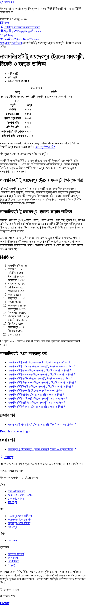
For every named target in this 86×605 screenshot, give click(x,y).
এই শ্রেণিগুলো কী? (45, 147)
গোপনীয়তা (13, 561)
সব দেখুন (12, 502)
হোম (2, 43)
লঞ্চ (29, 31)
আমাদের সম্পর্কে (16, 554)
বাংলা (6, 22)
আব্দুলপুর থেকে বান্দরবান (19, 519)
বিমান (21, 31)
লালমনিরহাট (16, 43)
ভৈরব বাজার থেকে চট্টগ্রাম (21, 495)
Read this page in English (16, 431)
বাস (13, 31)
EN (2, 22)
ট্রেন (5, 31)
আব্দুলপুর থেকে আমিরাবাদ (20, 516)
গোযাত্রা (8, 457)
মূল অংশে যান (7, 1)
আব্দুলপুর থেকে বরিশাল (19, 523)
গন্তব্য (37, 31)
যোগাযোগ (13, 557)
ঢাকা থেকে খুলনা (16, 498)
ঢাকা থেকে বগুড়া (16, 491)
